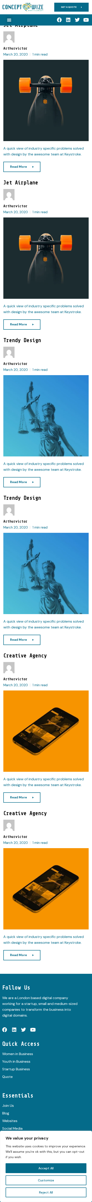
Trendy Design (22, 340)
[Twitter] (77, 19)
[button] (9, 20)
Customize (46, 1180)
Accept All (46, 1168)
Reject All (46, 1192)
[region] (46, 1166)
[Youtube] (86, 19)
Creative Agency (25, 656)
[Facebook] (59, 19)
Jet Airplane (20, 183)
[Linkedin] (68, 19)
